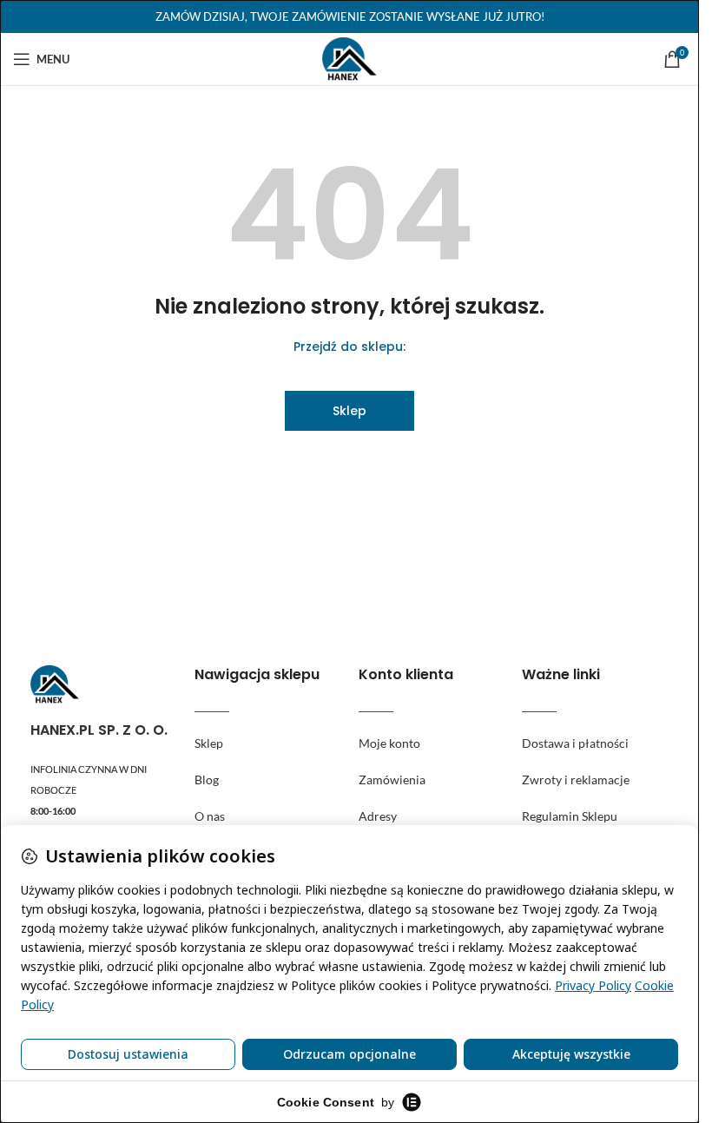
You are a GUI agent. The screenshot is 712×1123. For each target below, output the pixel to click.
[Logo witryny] (349, 57)
